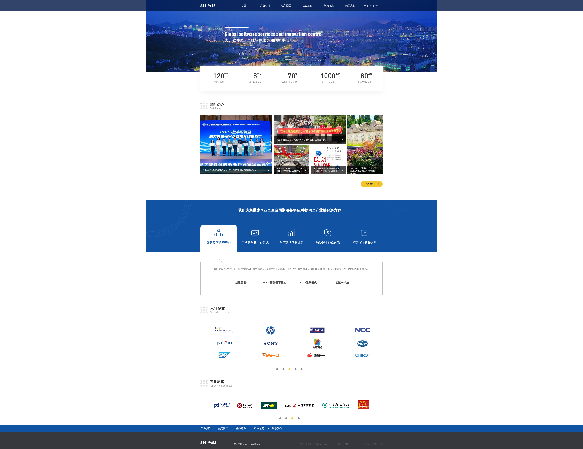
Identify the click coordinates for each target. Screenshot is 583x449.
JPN (370, 5)
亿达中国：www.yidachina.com (248, 444)
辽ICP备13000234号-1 (342, 444)
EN (376, 5)
